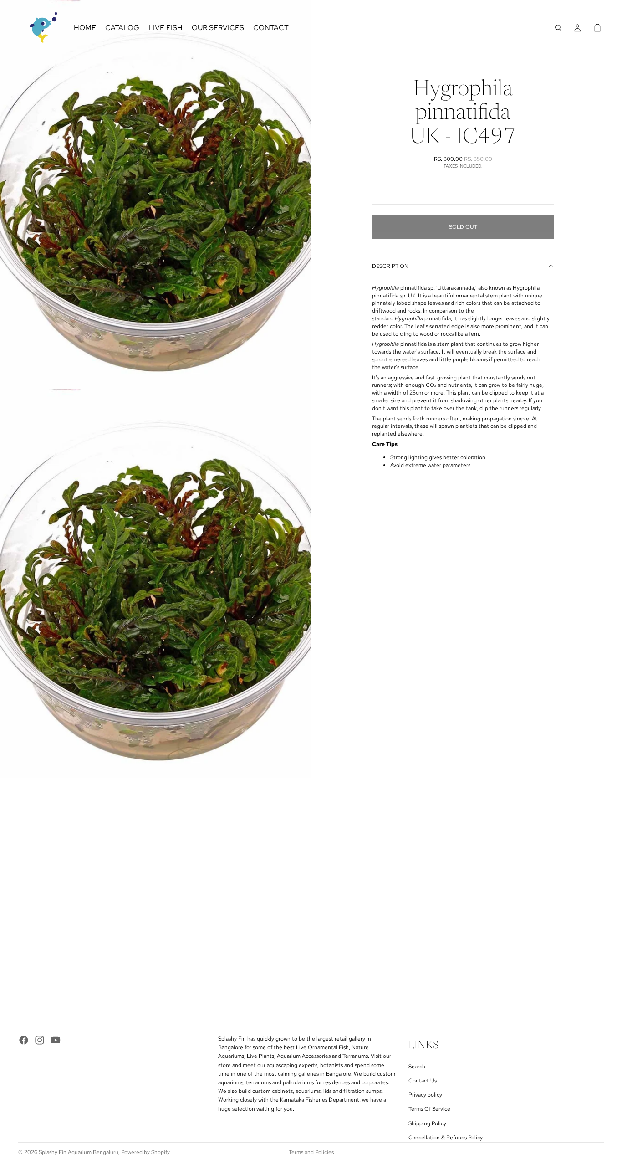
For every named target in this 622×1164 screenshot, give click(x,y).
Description (390, 266)
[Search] (558, 28)
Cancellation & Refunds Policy (445, 1137)
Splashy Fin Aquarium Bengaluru (78, 1152)
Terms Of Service (429, 1109)
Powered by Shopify (145, 1152)
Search (416, 1066)
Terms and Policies (311, 1152)
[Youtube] (55, 1040)
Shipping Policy (427, 1123)
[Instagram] (39, 1040)
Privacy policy (425, 1094)
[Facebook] (23, 1040)
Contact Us (422, 1080)
